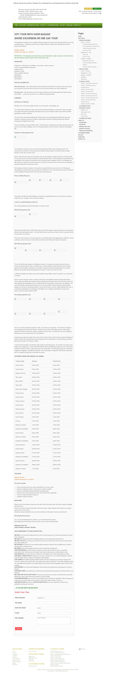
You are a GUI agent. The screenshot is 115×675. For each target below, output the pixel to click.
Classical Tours (84, 81)
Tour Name (18, 603)
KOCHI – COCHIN (85, 42)
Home (16, 25)
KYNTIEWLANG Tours (33, 25)
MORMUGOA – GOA (86, 52)
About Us (43, 25)
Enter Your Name (20, 608)
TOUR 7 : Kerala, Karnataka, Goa (89, 97)
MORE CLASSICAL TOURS (88, 103)
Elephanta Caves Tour (20, 525)
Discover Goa (86, 56)
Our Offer (82, 124)
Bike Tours (83, 114)
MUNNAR (83, 77)
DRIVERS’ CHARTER (84, 128)
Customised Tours (84, 106)
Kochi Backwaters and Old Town (91, 46)
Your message (19, 618)
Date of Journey (20, 597)
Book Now (88, 8)
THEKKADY (84, 79)
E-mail (17, 613)
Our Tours (22, 25)
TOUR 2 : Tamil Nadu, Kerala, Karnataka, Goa (60, 654)
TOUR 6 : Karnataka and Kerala (89, 95)
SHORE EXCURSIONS (84, 40)
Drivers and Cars (84, 126)
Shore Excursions (32, 651)
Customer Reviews (16, 661)
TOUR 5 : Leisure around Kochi (89, 93)
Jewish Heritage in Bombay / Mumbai (25, 527)
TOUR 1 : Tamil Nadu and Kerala (89, 83)
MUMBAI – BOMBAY (86, 58)
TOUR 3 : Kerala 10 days (87, 89)
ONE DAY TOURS (83, 69)
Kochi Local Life (87, 50)
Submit (18, 628)
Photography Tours (86, 112)
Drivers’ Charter (15, 660)
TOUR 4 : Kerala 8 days (87, 91)
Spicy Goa (85, 54)
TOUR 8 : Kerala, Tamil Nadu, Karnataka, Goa (60, 663)
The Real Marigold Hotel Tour (90, 44)
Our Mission (82, 122)
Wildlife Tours (84, 110)
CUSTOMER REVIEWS (53, 25)
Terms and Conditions (86, 130)
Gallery (62, 25)
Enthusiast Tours (84, 108)
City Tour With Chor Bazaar (90, 66)
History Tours (84, 116)
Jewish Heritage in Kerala (89, 48)
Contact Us (97, 8)
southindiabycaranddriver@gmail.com (90, 13)
